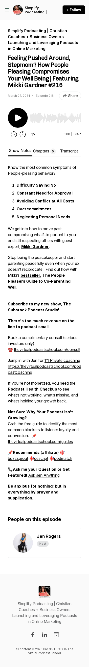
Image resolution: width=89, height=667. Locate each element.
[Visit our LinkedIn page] (44, 634)
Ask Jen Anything (44, 475)
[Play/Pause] (18, 118)
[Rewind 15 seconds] (13, 134)
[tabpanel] (44, 335)
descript (41, 458)
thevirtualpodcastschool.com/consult (47, 349)
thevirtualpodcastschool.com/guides (40, 441)
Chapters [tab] (43, 150)
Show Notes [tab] (20, 150)
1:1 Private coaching (62, 360)
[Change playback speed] (33, 134)
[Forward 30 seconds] (22, 134)
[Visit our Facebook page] (32, 634)
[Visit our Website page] (56, 634)
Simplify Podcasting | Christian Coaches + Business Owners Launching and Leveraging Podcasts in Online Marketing (38, 10)
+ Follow (74, 10)
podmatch (63, 458)
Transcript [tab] (69, 150)
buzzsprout (18, 458)
